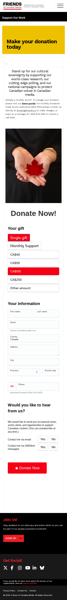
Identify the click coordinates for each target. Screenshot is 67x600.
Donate (33, 591)
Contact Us (22, 591)
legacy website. (30, 583)
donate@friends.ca (26, 110)
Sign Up (10, 538)
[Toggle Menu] (60, 6)
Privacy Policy (9, 591)
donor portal (28, 103)
